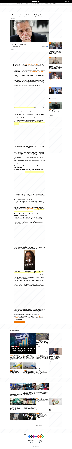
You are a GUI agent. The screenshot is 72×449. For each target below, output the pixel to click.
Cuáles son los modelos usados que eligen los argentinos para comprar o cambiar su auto (42, 400)
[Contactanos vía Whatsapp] (32, 442)
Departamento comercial (41, 441)
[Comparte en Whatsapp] (15, 46)
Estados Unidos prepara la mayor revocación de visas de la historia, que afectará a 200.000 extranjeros (42, 357)
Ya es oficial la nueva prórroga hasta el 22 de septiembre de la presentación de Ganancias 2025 (23, 350)
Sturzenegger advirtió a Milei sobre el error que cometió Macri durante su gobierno (55, 52)
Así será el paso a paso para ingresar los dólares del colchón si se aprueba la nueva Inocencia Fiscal (29, 358)
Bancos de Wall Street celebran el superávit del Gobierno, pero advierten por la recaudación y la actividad (42, 351)
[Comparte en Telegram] (19, 46)
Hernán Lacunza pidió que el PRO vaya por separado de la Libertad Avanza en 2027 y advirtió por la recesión (54, 82)
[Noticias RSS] (40, 436)
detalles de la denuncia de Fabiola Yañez (31, 64)
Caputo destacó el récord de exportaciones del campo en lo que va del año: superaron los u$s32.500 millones (16, 358)
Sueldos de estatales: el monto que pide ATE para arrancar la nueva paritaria (16, 408)
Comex (50, 3)
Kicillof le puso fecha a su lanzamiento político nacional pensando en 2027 (55, 97)
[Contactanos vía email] (30, 442)
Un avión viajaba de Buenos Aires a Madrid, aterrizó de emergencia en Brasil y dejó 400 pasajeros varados (16, 394)
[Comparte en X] (13, 46)
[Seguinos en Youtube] (38, 436)
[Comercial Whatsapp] (41, 442)
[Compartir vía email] (20, 46)
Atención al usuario (31, 440)
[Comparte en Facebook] (11, 46)
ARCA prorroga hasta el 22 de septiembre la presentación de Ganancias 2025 (41, 372)
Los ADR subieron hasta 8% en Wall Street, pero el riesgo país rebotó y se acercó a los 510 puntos (29, 423)
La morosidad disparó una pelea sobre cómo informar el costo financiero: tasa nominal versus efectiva (41, 365)
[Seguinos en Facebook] (29, 436)
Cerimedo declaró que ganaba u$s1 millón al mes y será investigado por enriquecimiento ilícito (55, 112)
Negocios (42, 3)
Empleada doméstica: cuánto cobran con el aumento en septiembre (15, 372)
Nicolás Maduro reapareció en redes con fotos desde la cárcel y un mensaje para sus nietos (55, 67)
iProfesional (12, 13)
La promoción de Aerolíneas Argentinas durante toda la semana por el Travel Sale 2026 (29, 372)
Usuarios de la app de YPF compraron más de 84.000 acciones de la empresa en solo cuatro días (16, 423)
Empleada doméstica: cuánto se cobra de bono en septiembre (42, 393)
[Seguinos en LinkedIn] (36, 436)
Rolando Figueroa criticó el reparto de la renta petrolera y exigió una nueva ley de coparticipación (55, 358)
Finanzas (30, 3)
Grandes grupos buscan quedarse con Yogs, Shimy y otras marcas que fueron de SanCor (42, 423)
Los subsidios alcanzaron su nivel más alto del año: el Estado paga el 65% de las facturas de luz (55, 408)
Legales (38, 3)
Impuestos (34, 3)
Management (54, 3)
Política (27, 3)
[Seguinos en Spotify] (43, 436)
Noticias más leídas (14, 330)
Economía (22, 3)
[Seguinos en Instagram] (34, 436)
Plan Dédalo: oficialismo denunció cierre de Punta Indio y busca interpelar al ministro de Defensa (42, 343)
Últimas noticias (18, 3)
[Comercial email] (39, 442)
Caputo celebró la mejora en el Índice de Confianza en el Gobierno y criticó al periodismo (42, 408)
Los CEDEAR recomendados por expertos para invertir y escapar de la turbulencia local (29, 393)
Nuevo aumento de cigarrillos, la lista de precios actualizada (29, 408)
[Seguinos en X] (31, 436)
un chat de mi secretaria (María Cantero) (32, 208)
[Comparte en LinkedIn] (17, 46)
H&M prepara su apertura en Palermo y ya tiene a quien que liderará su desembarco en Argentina (41, 416)
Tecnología (46, 3)
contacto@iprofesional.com (36, 446)
